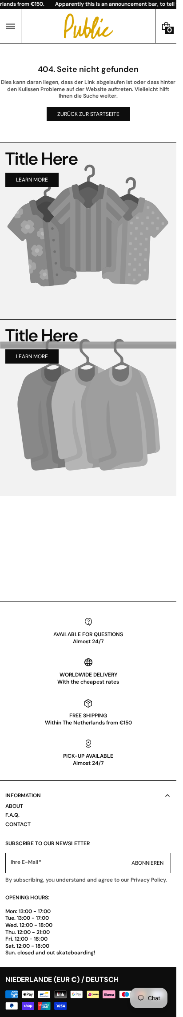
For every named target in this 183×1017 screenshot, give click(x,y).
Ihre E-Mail (24, 862)
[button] (10, 26)
